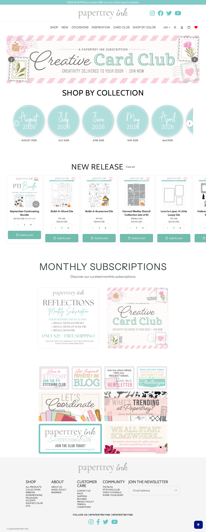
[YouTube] (114, 522)
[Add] (36, 204)
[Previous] (16, 123)
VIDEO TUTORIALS (112, 492)
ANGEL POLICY (58, 489)
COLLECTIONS (33, 489)
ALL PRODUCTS (33, 486)
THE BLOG (108, 486)
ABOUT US (56, 486)
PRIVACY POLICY (85, 501)
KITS (28, 505)
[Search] (175, 27)
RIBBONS (30, 492)
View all (130, 166)
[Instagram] (91, 522)
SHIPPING (82, 496)
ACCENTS (30, 500)
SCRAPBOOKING (34, 495)
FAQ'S (80, 493)
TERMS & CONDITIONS (84, 505)
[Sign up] (175, 490)
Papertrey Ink (20, 529)
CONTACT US (83, 490)
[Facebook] (98, 522)
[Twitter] (105, 522)
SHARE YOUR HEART (113, 495)
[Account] (181, 27)
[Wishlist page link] (196, 27)
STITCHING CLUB (111, 489)
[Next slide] (196, 209)
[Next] (189, 123)
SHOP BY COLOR (34, 503)
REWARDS (56, 492)
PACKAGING (32, 497)
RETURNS (82, 499)
